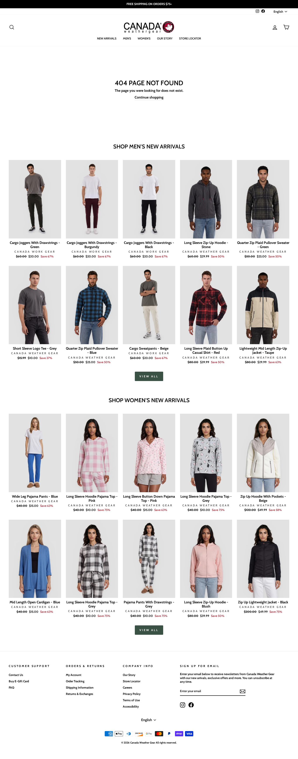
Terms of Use (131, 700)
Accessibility (131, 706)
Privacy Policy (131, 694)
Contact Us (16, 675)
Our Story (165, 38)
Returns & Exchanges (79, 694)
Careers (127, 687)
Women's (144, 38)
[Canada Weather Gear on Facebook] (191, 705)
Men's (127, 38)
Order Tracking (75, 681)
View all (149, 376)
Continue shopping (149, 97)
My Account (73, 675)
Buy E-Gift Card (19, 681)
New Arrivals (106, 38)
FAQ (11, 687)
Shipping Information (80, 687)
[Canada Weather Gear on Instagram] (182, 705)
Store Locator (190, 38)
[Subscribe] (242, 691)
